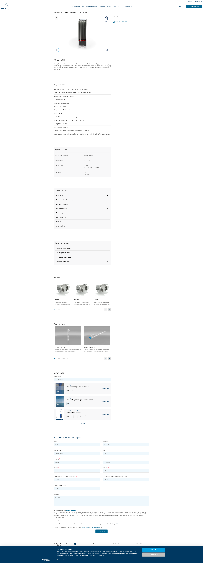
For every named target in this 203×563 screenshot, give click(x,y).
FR (80, 417)
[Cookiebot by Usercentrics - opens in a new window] (46, 560)
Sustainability (116, 6)
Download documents (121, 21)
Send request (101, 531)
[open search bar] (176, 6)
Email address (58, 450)
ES (76, 417)
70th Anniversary (127, 6)
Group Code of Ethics (137, 543)
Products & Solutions (91, 6)
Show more (82, 423)
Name (56, 441)
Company (102, 6)
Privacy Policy (85, 527)
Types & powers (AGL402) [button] (63, 248)
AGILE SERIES (83, 12)
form (118, 524)
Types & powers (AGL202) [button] (63, 257)
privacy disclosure (71, 510)
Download (105, 388)
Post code (106, 459)
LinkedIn (78, 544)
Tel (104, 450)
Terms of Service (95, 527)
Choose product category (60, 485)
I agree (57, 520)
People (109, 6)
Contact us (190, 1)
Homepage (57, 12)
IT (72, 417)
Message (57, 494)
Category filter (57, 376)
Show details (60, 560)
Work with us (198, 1)
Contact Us (95, 543)
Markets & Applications (78, 6)
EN (68, 391)
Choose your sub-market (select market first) (115, 476)
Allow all (153, 550)
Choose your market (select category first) (65, 476)
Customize (153, 554)
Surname (106, 441)
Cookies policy (116, 543)
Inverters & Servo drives (70, 12)
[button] (82, 195)
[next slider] (109, 309)
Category (106, 467)
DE (72, 391)
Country (56, 467)
